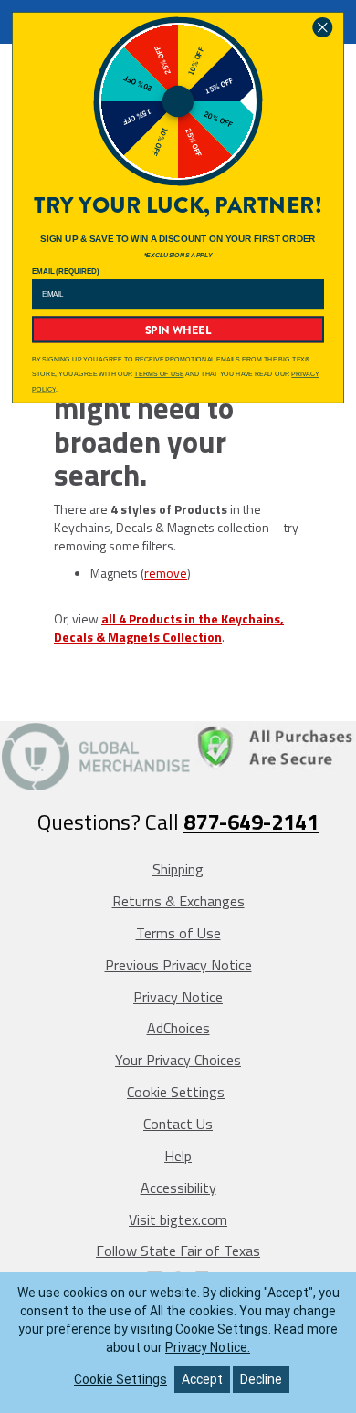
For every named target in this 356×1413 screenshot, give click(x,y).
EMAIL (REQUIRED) (65, 271)
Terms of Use (178, 933)
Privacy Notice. (207, 1347)
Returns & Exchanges (178, 901)
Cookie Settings (176, 1092)
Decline (261, 1379)
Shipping (178, 869)
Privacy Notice (178, 997)
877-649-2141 (251, 821)
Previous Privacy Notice (178, 965)
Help (178, 1156)
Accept (202, 1379)
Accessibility (178, 1187)
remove (165, 572)
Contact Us (178, 1124)
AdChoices (178, 1028)
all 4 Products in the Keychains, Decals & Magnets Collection (169, 627)
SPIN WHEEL (178, 329)
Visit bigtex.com (178, 1219)
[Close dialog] (322, 27)
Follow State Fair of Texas (178, 1250)
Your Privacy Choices (178, 1060)
